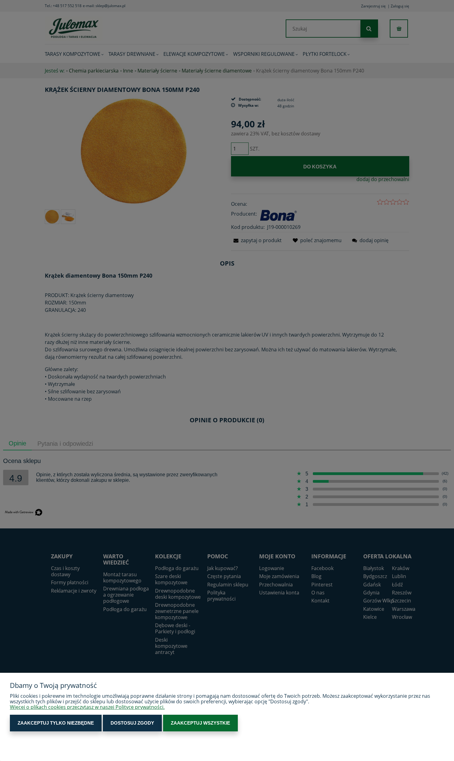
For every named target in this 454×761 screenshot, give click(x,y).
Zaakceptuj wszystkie (200, 723)
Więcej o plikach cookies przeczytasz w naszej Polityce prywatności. (87, 707)
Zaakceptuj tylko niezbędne (56, 723)
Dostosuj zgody (132, 723)
